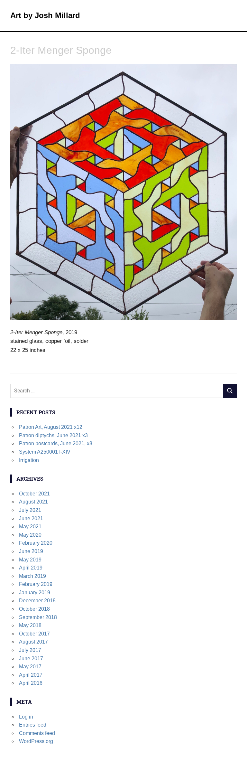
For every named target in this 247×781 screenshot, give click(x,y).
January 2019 (34, 592)
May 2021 (30, 526)
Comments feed (37, 733)
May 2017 (30, 666)
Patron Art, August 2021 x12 (50, 427)
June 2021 (31, 518)
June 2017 (31, 658)
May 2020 (30, 535)
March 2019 (32, 576)
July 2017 (30, 650)
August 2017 (33, 642)
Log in (26, 717)
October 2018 (34, 609)
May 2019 (30, 559)
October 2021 (34, 493)
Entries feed (32, 725)
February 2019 (35, 584)
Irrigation (29, 460)
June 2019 (31, 551)
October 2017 (34, 633)
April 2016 (30, 683)
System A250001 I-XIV (44, 452)
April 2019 (30, 567)
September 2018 (38, 617)
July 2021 (30, 510)
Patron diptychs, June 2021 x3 (53, 435)
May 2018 (30, 625)
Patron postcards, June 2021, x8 (55, 443)
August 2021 (33, 501)
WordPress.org (36, 741)
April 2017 (30, 675)
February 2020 (35, 543)
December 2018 (37, 600)
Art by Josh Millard (45, 15)
